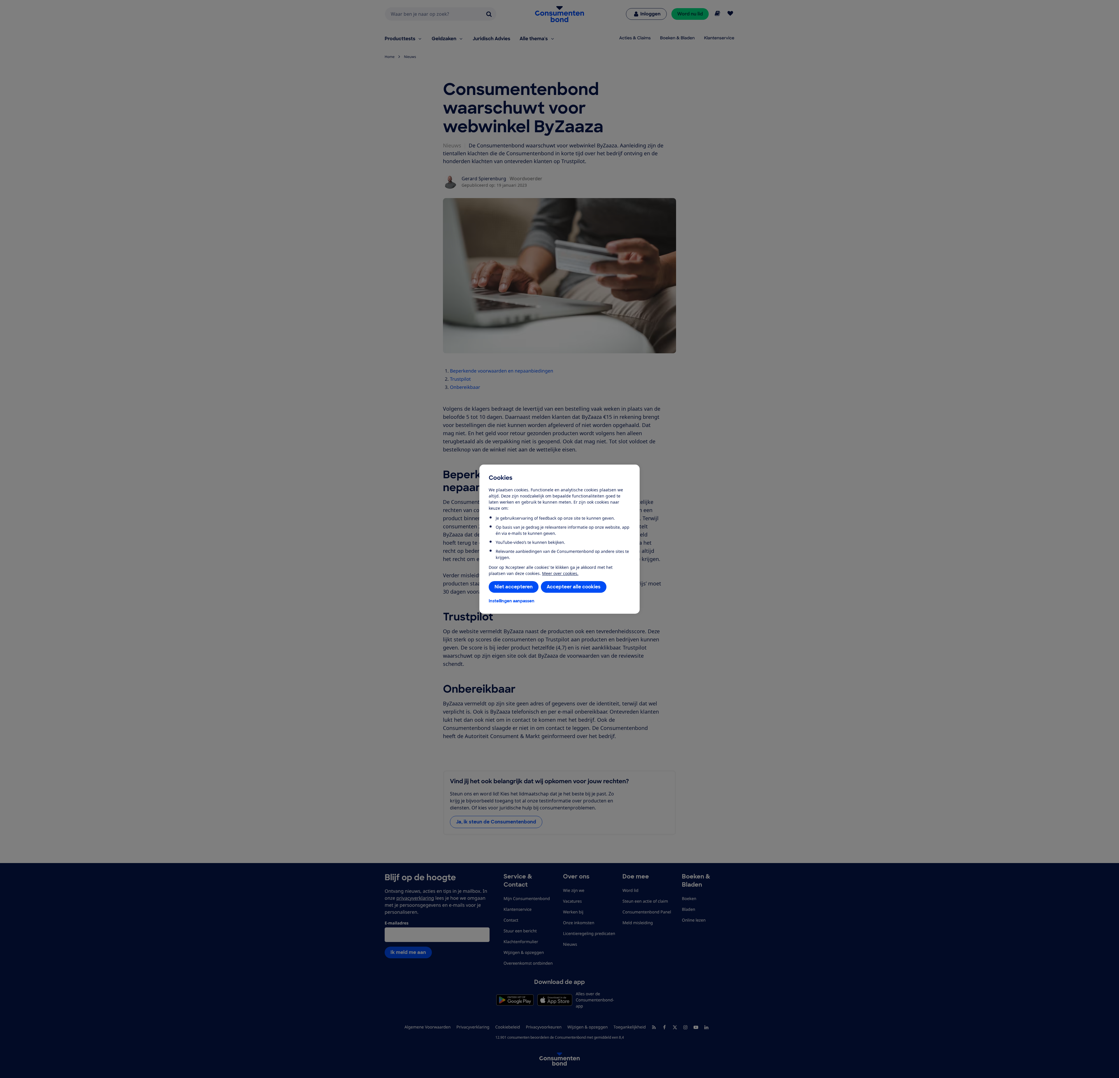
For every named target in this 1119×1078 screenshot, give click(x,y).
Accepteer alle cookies (574, 587)
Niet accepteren (514, 587)
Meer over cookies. (560, 573)
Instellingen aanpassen (511, 601)
